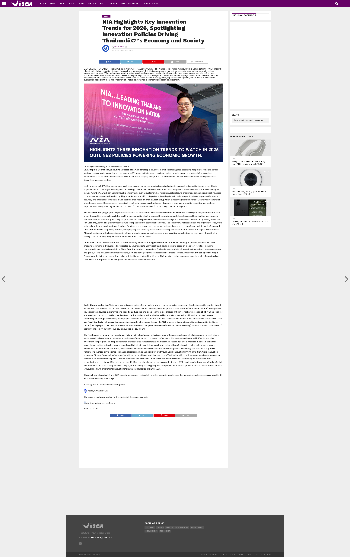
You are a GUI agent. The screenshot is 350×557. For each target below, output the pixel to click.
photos (169, 528)
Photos (92, 3)
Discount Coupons (208, 555)
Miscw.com (119, 46)
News (52, 3)
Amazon (160, 528)
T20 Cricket (165, 531)
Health (241, 555)
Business (223, 555)
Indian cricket (197, 528)
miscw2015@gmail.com (101, 537)
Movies (250, 555)
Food (103, 3)
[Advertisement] (153, 283)
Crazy (232, 555)
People (113, 3)
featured (149, 528)
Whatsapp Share (129, 3)
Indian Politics (181, 528)
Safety (259, 555)
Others (267, 555)
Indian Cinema (151, 531)
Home (43, 3)
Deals (71, 3)
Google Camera (150, 3)
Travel (81, 3)
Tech (61, 3)
